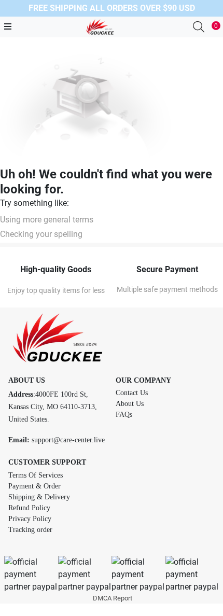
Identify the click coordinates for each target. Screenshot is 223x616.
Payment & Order (34, 486)
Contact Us (132, 393)
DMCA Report (112, 598)
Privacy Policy (29, 519)
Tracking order (30, 530)
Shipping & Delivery (39, 497)
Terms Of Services (35, 475)
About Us (130, 404)
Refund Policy (29, 508)
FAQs (124, 414)
